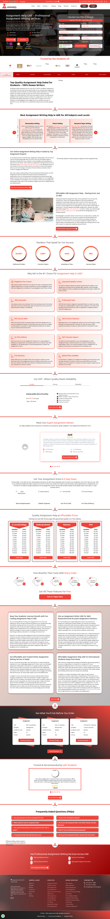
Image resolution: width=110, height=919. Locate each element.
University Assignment (71, 906)
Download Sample (25, 740)
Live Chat (23, 39)
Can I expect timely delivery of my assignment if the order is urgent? (31, 829)
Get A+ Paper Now (55, 597)
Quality (31, 384)
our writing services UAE (91, 689)
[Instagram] (106, 1)
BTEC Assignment (51, 889)
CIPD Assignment (51, 896)
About (38, 6)
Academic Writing (52, 883)
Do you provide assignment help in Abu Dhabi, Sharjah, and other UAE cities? (76, 824)
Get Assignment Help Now (38, 867)
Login (93, 6)
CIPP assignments (75, 209)
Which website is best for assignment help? (26, 822)
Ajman (86, 74)
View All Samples (54, 751)
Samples (53, 6)
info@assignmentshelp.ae (93, 887)
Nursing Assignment (71, 887)
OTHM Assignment (70, 889)
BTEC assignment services (76, 132)
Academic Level (62, 29)
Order (84, 6)
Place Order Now (54, 407)
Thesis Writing (69, 904)
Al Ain (59, 74)
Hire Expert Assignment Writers (20, 187)
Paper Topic (61, 23)
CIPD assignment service (55, 126)
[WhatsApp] (2, 916)
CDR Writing (50, 894)
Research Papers (23, 126)
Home (33, 6)
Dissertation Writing (52, 904)
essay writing (36, 164)
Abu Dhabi (32, 74)
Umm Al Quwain (102, 74)
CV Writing (50, 902)
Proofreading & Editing (71, 896)
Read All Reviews (54, 797)
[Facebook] (104, 1)
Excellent (10, 1)
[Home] (18, 882)
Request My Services (69, 457)
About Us (31, 883)
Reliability (78, 384)
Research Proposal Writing (72, 900)
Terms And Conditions (54, 916)
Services (45, 6)
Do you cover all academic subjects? (69, 817)
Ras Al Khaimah (47, 74)
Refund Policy (41, 916)
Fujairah (73, 74)
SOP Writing (69, 902)
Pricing (55, 384)
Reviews (66, 6)
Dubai (6, 74)
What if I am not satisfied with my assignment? (72, 830)
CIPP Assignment (51, 898)
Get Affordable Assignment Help (66, 228)
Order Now (10, 39)
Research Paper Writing (72, 898)
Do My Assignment (52, 906)
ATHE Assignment (51, 887)
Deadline (61, 35)
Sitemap (31, 896)
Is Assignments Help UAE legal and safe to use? (27, 835)
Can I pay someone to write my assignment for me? (28, 817)
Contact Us (74, 6)
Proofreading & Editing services (66, 210)
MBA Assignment (70, 885)
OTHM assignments (25, 164)
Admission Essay (51, 885)
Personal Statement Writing (73, 891)
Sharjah (18, 74)
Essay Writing (69, 883)
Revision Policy (68, 916)
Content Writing (51, 900)
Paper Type (84, 23)
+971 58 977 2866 (86, 1)
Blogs (59, 6)
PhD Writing (69, 894)
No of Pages (84, 35)
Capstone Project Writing (53, 891)
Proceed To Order (81, 46)
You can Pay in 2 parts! (51, 1)
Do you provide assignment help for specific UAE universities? (77, 835)
